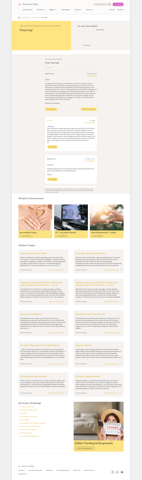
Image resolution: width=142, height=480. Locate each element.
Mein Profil (119, 4)
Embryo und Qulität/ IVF (27, 406)
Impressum (21, 470)
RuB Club (112, 9)
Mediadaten (49, 470)
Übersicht (49, 67)
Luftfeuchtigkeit (24, 420)
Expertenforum (27, 10)
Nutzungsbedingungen (63, 470)
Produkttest (120, 9)
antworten (53, 147)
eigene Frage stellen (89, 109)
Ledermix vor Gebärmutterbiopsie (29, 436)
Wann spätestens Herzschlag (28, 416)
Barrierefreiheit (22, 474)
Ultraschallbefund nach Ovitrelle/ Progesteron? (33, 423)
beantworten (52, 109)
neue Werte (23, 413)
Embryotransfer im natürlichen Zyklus (30, 426)
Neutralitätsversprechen (35, 470)
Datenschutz (76, 470)
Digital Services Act (89, 470)
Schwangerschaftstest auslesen (29, 410)
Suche (109, 4)
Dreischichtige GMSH (26, 433)
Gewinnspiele (65, 10)
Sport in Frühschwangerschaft (28, 429)
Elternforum (41, 10)
